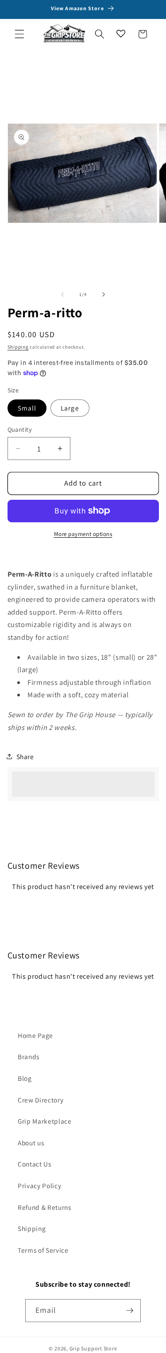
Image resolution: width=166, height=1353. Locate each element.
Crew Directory (40, 1099)
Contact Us (34, 1163)
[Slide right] (103, 294)
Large (70, 407)
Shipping (18, 347)
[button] (19, 34)
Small (27, 407)
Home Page (35, 1035)
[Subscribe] (129, 1310)
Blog (25, 1078)
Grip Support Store (93, 1348)
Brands (28, 1056)
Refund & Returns (44, 1207)
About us (31, 1142)
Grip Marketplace (45, 1121)
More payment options (83, 534)
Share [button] (25, 756)
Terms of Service (43, 1250)
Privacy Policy (39, 1185)
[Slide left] (62, 294)
